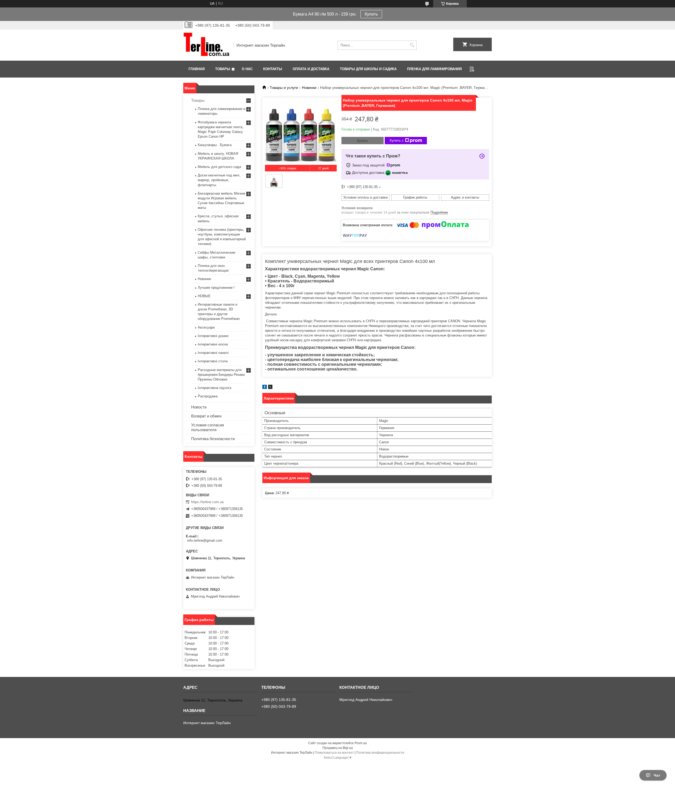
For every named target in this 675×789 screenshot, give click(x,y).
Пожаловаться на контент (334, 752)
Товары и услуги (284, 87)
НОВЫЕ (204, 296)
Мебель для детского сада (219, 167)
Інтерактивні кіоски (213, 344)
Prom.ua (361, 743)
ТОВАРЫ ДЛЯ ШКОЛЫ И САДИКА (368, 69)
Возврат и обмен (206, 416)
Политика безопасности (213, 438)
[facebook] (264, 388)
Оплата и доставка (311, 69)
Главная (197, 69)
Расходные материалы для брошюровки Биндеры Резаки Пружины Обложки (221, 374)
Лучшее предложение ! (216, 288)
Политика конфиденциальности (380, 752)
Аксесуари (206, 327)
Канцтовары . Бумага (215, 145)
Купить (371, 14)
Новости (198, 407)
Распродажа (208, 396)
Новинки (309, 87)
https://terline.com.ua (207, 502)
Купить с (397, 140)
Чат (657, 775)
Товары (222, 69)
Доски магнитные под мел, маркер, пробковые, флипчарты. (219, 180)
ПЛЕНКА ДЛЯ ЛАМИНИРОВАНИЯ (434, 69)
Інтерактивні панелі (213, 353)
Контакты (272, 69)
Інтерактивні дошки (213, 336)
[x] (270, 388)
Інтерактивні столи (213, 361)
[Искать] (412, 45)
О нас (247, 69)
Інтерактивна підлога (214, 388)
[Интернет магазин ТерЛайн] (206, 45)
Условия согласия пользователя (207, 427)
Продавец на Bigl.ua (337, 748)
